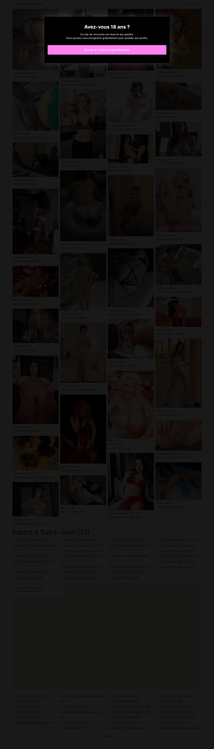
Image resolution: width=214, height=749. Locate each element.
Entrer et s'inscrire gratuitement (107, 50)
